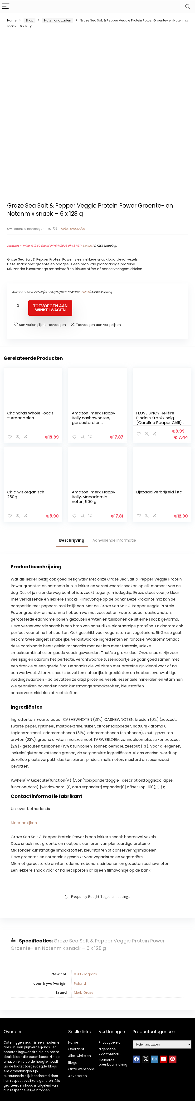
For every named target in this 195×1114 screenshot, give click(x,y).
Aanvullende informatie (114, 540)
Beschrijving (71, 540)
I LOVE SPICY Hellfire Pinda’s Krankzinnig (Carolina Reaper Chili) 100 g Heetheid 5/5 (159, 420)
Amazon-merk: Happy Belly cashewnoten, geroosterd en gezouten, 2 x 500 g (93, 420)
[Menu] (5, 6)
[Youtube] (163, 1059)
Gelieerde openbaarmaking (113, 1062)
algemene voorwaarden (110, 1051)
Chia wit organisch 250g (25, 494)
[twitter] (145, 1059)
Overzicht (76, 1049)
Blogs (72, 1062)
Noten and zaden (57, 20)
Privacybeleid (110, 1042)
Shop (29, 20)
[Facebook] (136, 1059)
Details (87, 246)
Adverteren (77, 1075)
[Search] (187, 6)
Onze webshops (81, 1069)
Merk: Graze (83, 992)
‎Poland (80, 983)
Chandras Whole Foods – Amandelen (30, 415)
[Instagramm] (154, 1059)
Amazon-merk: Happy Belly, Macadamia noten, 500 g (93, 496)
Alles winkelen (79, 1055)
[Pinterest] (172, 1059)
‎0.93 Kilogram (85, 974)
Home (12, 20)
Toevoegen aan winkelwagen (50, 308)
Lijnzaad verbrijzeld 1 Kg (159, 492)
